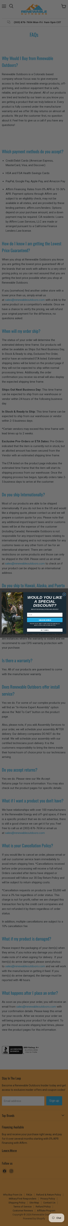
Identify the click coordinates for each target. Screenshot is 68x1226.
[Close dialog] (64, 594)
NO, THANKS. (45, 630)
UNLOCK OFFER (45, 620)
